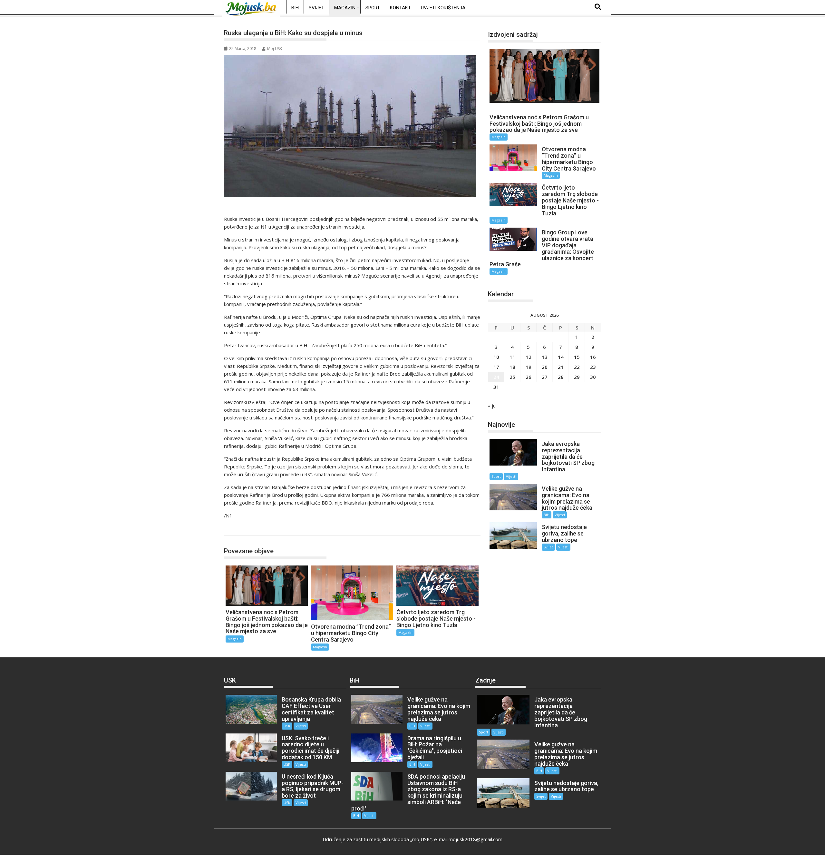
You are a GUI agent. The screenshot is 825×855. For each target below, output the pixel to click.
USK (287, 725)
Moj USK (274, 48)
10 (496, 357)
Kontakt (400, 8)
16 (593, 357)
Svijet (316, 8)
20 (545, 367)
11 (512, 357)
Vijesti (511, 476)
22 (577, 367)
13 (545, 357)
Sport (372, 8)
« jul (492, 405)
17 (496, 367)
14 (561, 357)
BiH (295, 8)
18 (512, 367)
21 (561, 367)
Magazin (344, 8)
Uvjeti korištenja (443, 8)
